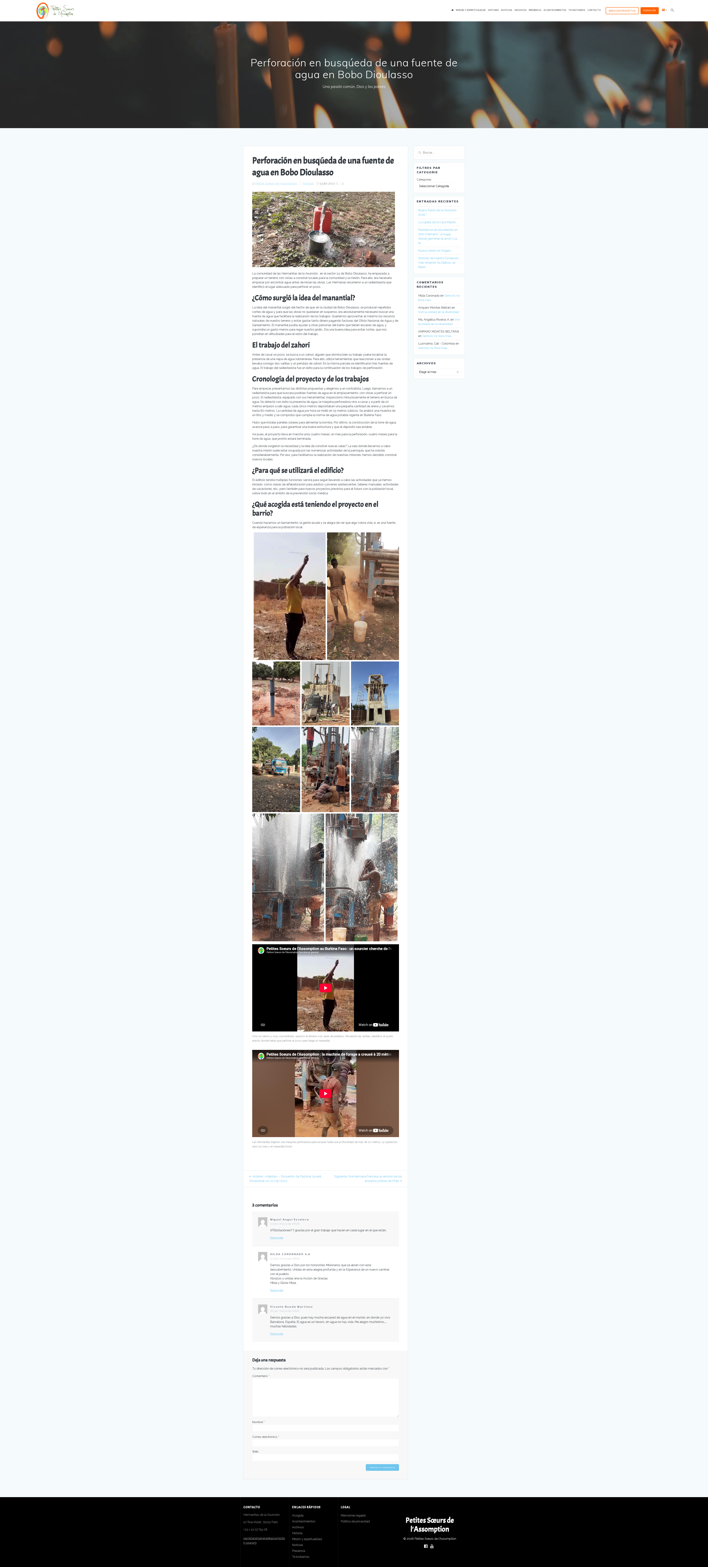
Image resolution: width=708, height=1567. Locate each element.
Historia (493, 10)
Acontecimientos (555, 10)
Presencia (535, 10)
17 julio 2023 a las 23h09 (284, 1258)
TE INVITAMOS (576, 10)
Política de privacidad (355, 1521)
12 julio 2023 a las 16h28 (284, 1223)
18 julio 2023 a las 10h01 (284, 1310)
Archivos (520, 10)
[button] (672, 10)
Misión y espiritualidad (307, 1539)
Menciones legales (353, 1515)
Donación (649, 10)
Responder (276, 1237)
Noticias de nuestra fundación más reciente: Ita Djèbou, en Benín (438, 262)
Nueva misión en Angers (435, 250)
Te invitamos (300, 1557)
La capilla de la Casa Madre (437, 222)
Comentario (260, 1376)
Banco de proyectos (622, 10)
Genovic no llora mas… (437, 336)
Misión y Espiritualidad (471, 10)
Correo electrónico (265, 1437)
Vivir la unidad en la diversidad (438, 312)
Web (255, 1451)
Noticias (506, 10)
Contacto (594, 10)
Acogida (297, 1515)
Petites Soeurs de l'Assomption (276, 183)
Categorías (424, 179)
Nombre (258, 1422)
